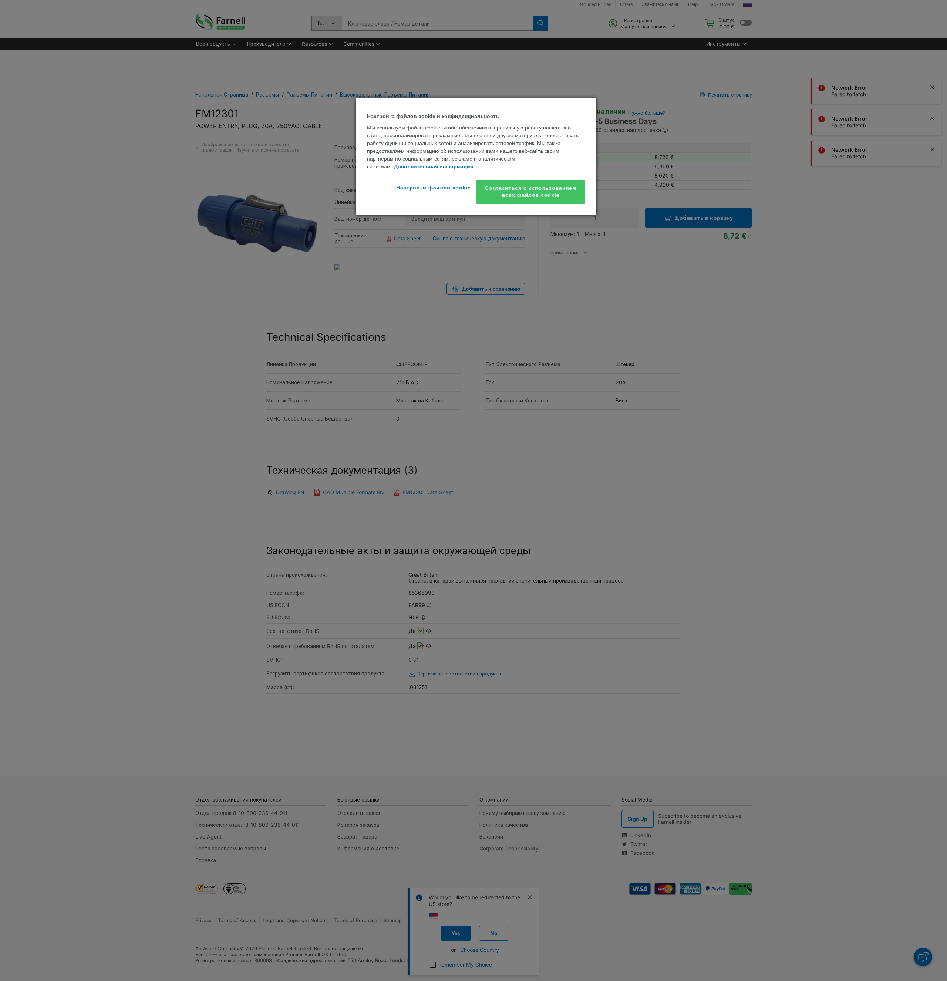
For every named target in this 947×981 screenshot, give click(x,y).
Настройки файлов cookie (433, 188)
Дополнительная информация (433, 166)
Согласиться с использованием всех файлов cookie (530, 191)
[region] (476, 156)
